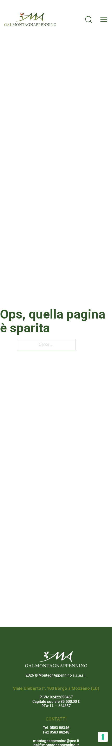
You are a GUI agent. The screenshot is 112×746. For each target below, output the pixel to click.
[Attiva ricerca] (88, 19)
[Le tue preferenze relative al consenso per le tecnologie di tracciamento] (103, 737)
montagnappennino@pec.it (56, 741)
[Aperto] (102, 19)
